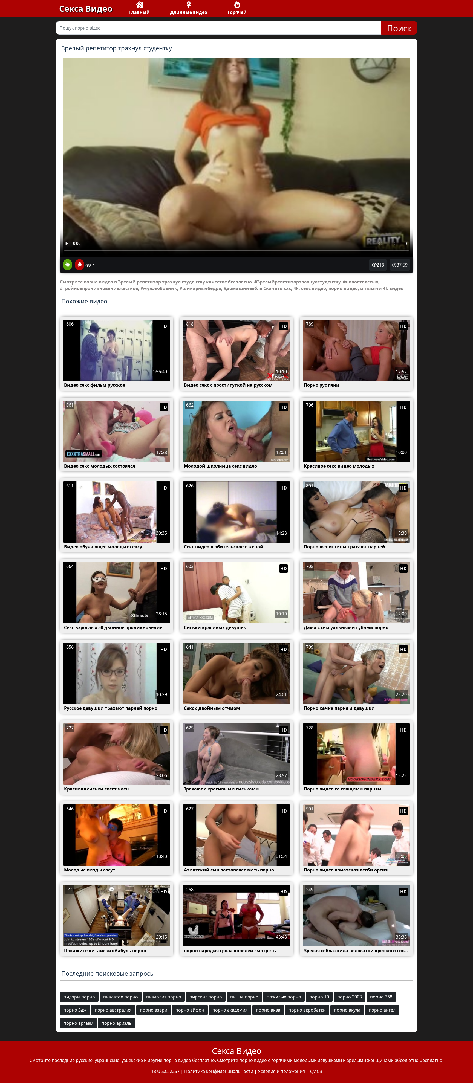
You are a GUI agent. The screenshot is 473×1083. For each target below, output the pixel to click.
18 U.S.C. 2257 (165, 1071)
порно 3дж (75, 1010)
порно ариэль (117, 1023)
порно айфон (189, 1010)
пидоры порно (79, 997)
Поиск (399, 28)
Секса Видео (86, 8)
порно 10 (319, 997)
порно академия (230, 1010)
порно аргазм (78, 1023)
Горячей (237, 12)
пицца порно (244, 997)
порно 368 (381, 997)
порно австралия (113, 1010)
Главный (139, 12)
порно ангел (382, 1010)
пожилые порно (284, 997)
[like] (67, 265)
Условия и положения (281, 1071)
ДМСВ (316, 1071)
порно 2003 (349, 997)
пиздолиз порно (163, 997)
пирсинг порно (205, 997)
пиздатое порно (120, 997)
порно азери (153, 1010)
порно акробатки (307, 1010)
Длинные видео (188, 12)
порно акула (347, 1010)
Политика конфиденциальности (218, 1071)
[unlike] (78, 265)
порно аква (268, 1010)
